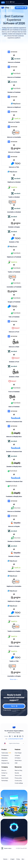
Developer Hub (5, 763)
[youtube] (15, 736)
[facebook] (10, 736)
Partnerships (4, 780)
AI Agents (17, 755)
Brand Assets (4, 778)
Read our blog (18, 770)
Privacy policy (18, 778)
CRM (16, 763)
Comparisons (4, 755)
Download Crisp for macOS (16, 738)
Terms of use (18, 775)
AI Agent (12, 859)
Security (17, 773)
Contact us (4, 773)
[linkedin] (20, 736)
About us (3, 770)
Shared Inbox (18, 760)
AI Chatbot (17, 758)
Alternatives (4, 758)
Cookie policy (18, 780)
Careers (3, 775)
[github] (23, 736)
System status (7, 848)
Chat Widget (18, 753)
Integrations (4, 760)
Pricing (18, 859)
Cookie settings (19, 783)
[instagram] (18, 736)
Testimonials (5, 753)
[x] (12, 736)
